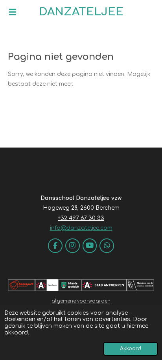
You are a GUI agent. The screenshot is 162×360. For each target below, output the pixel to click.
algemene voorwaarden (81, 301)
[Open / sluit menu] (12, 12)
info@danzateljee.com (81, 228)
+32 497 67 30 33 (81, 218)
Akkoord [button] (130, 348)
